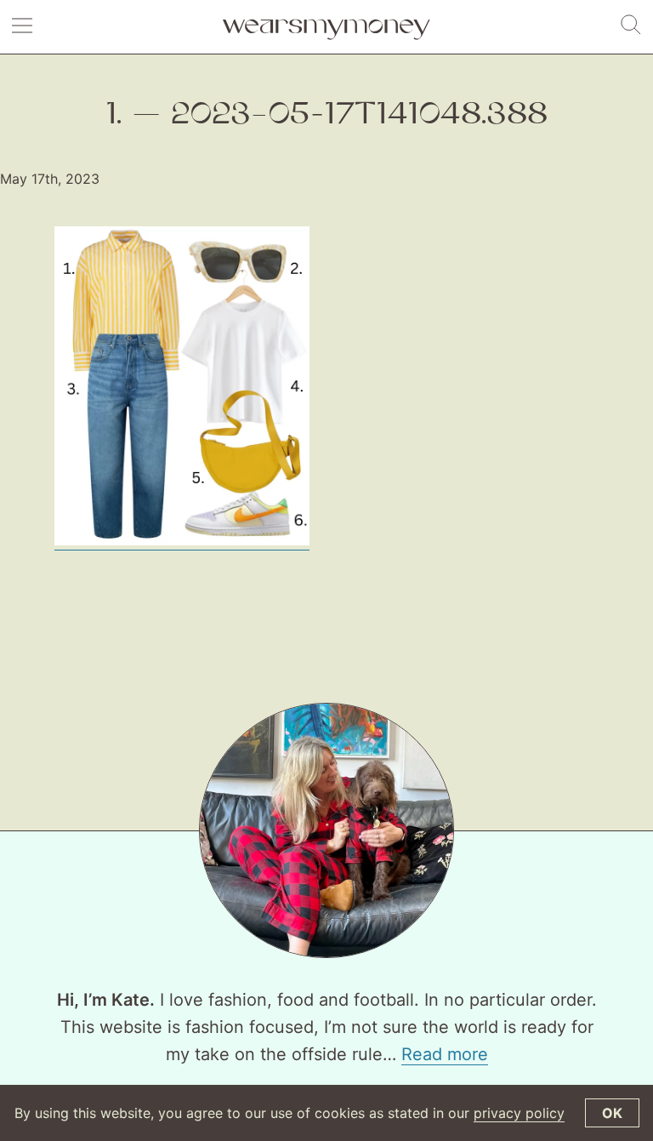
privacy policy (519, 1112)
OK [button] (612, 1112)
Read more (444, 1054)
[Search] (631, 25)
